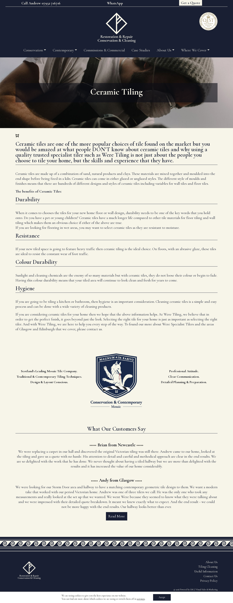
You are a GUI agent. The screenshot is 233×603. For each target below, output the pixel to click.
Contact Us (211, 576)
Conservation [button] (33, 50)
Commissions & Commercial (104, 50)
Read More (116, 516)
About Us (212, 562)
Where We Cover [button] (193, 50)
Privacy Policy (209, 581)
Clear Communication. (184, 377)
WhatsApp (115, 3)
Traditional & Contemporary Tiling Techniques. (49, 377)
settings (141, 598)
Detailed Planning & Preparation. (184, 382)
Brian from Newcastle (116, 445)
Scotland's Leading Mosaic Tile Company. (49, 371)
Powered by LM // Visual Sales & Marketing (199, 589)
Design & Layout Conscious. (49, 382)
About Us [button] (164, 50)
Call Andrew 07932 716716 (40, 3)
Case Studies (141, 50)
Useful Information (206, 571)
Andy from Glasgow (116, 480)
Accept (162, 597)
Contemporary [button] (63, 50)
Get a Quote (190, 3)
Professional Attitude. (184, 371)
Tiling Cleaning (208, 567)
